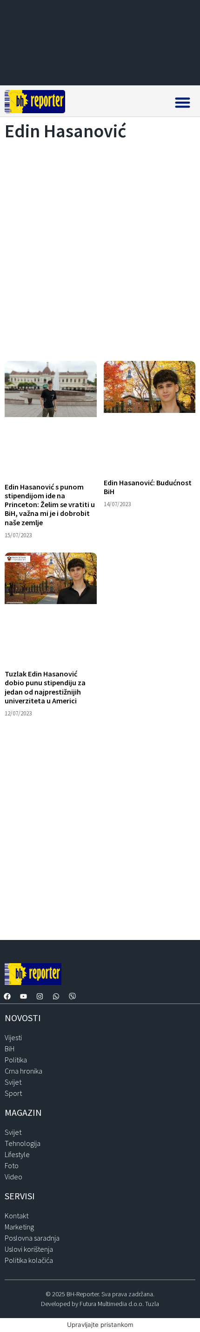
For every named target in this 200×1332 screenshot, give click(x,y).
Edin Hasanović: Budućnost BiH (148, 487)
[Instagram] (40, 997)
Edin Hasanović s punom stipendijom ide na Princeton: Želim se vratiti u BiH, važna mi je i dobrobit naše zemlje (50, 504)
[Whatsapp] (56, 997)
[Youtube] (23, 997)
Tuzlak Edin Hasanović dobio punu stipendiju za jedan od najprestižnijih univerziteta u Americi (45, 687)
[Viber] (72, 997)
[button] (182, 102)
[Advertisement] (100, 248)
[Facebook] (7, 997)
